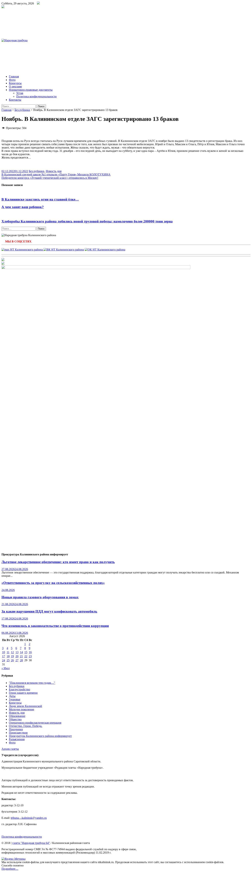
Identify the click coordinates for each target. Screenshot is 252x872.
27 (16, 660)
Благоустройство (19, 689)
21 (21, 656)
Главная (14, 76)
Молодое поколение (21, 709)
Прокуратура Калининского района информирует (40, 735)
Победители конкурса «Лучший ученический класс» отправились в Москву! (49, 177)
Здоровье (14, 699)
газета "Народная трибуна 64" (31, 843)
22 (25, 656)
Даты (12, 696)
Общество (15, 719)
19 (12, 656)
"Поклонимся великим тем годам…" (32, 682)
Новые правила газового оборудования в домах (40, 597)
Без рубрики (22, 109)
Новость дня (53, 171)
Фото (12, 79)
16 (30, 652)
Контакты (15, 99)
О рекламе (15, 86)
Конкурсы (15, 83)
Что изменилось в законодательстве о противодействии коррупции (55, 626)
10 (3, 652)
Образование (17, 716)
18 (8, 656)
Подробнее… (9, 868)
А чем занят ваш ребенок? (22, 207)
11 (8, 652)
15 (25, 652)
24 (3, 660)
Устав (19, 93)
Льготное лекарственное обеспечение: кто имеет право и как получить (58, 562)
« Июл (5, 668)
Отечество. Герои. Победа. (25, 726)
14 (21, 652)
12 (12, 652)
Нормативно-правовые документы (31, 89)
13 (16, 652)
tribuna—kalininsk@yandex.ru (29, 817)
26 (12, 660)
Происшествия (18, 732)
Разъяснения (17, 739)
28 (21, 660)
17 (3, 656)
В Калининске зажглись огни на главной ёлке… (40, 199)
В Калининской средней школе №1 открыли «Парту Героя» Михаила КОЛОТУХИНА (56, 174)
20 (16, 656)
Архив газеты (10, 748)
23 (30, 656)
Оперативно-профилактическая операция (35, 722)
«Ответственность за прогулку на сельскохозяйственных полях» (53, 583)
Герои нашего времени (23, 692)
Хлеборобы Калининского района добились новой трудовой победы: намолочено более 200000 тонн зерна (87, 221)
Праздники (16, 729)
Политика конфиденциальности (36, 96)
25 (8, 660)
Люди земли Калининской (25, 706)
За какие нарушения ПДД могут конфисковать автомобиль (49, 611)
